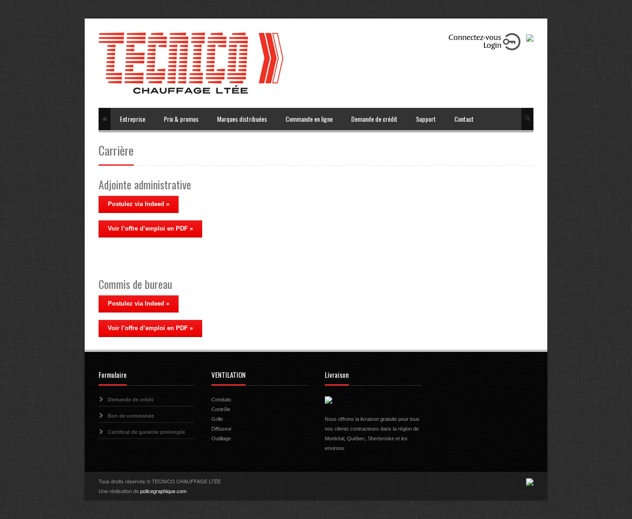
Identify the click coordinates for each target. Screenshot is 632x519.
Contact (464, 119)
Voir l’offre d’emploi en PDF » (150, 228)
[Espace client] (484, 41)
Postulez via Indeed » (138, 203)
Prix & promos (181, 119)
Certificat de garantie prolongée (146, 432)
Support (426, 119)
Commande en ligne (309, 119)
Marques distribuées (242, 119)
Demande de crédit (374, 119)
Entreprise (132, 119)
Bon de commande (131, 416)
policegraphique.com (163, 490)
